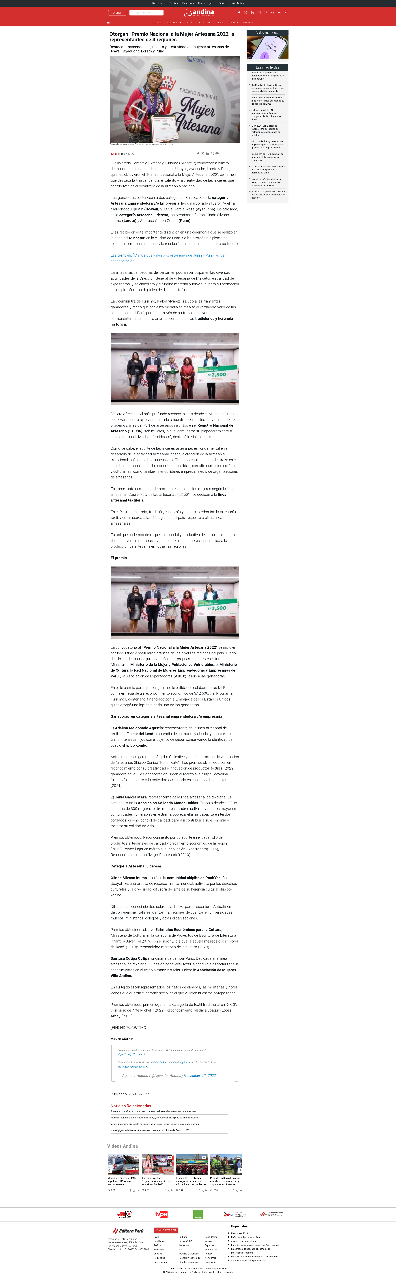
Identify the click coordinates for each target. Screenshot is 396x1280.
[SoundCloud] (272, 12)
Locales (158, 1253)
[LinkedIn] (252, 12)
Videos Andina (122, 1146)
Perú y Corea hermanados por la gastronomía (254, 1256)
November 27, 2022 (200, 1075)
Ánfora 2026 (185, 1241)
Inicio (156, 1237)
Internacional (160, 1262)
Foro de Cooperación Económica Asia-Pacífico (255, 1245)
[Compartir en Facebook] (131, 1190)
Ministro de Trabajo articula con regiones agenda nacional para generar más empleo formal (268, 144)
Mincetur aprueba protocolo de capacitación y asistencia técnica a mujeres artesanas (155, 1124)
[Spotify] (279, 12)
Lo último (157, 22)
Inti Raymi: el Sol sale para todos (248, 1260)
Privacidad (222, 1268)
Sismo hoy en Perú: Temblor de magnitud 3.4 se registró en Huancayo (267, 157)
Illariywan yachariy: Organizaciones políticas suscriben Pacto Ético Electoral (156, 1183)
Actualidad (174, 22)
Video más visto (267, 33)
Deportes (184, 1245)
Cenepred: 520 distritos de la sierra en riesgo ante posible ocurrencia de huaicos (266, 182)
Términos (210, 1268)
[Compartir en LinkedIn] (137, 1190)
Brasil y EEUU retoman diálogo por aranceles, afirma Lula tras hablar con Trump (191, 1183)
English (117, 13)
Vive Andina (238, 3)
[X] (246, 12)
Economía (159, 1249)
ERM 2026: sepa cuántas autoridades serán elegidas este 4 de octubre (268, 75)
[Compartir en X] (134, 1190)
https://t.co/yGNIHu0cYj (131, 1054)
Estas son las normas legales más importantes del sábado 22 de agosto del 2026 (268, 100)
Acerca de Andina (194, 1268)
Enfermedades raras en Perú (245, 1237)
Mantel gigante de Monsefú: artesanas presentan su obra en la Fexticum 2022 (151, 1130)
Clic (181, 1249)
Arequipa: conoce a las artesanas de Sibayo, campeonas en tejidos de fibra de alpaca (154, 1117)
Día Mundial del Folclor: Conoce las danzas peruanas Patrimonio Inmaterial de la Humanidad (268, 88)
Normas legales (206, 3)
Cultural (183, 1237)
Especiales (188, 3)
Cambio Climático (188, 1262)
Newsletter (248, 22)
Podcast (233, 22)
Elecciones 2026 (239, 1233)
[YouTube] (259, 12)
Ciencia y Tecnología (189, 1257)
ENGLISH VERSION (166, 1230)
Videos (220, 22)
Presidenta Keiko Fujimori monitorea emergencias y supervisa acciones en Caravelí (225, 1183)
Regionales (159, 1257)
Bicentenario (159, 3)
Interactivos (211, 1249)
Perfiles (174, 3)
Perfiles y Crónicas (189, 1253)
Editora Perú (177, 1268)
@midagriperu (181, 1062)
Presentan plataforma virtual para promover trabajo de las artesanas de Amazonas (153, 1111)
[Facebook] (239, 12)
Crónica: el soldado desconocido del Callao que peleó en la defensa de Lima (268, 169)
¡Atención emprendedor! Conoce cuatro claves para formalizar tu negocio (268, 194)
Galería (190, 22)
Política (157, 1245)
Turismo (223, 3)
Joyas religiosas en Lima (243, 1241)
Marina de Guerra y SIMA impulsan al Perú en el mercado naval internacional (122, 1183)
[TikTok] (286, 12)
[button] (109, 1170)
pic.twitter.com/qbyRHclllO (133, 1066)
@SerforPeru (160, 1062)
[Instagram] (266, 12)
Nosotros (210, 1262)
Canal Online (205, 22)
